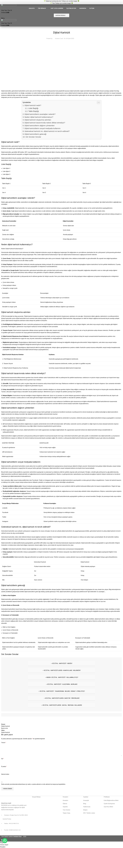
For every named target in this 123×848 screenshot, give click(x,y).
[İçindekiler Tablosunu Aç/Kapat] (97, 102)
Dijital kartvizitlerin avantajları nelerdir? (40, 114)
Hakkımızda (86, 806)
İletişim (85, 810)
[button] (4, 840)
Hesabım (65, 800)
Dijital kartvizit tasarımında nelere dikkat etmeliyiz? (45, 123)
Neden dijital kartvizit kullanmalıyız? (39, 117)
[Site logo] (8, 5)
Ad (2, 758)
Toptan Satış (66, 813)
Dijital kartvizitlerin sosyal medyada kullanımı (42, 128)
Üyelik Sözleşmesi (109, 803)
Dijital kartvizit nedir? (33, 105)
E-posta (4, 766)
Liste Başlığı (33, 108)
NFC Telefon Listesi (89, 813)
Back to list (4, 728)
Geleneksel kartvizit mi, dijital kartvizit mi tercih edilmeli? (47, 131)
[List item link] (15, 823)
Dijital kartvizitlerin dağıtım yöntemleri (39, 125)
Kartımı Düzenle (60, 15)
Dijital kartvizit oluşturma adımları (38, 120)
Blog (84, 803)
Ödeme (65, 803)
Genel (61, 28)
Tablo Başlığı (33, 111)
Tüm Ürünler (66, 810)
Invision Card (59, 38)
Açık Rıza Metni (108, 806)
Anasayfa (86, 800)
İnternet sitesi (5, 774)
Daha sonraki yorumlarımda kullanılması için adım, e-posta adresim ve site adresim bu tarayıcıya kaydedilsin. (33, 784)
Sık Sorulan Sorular (33, 137)
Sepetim (65, 806)
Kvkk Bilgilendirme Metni (111, 800)
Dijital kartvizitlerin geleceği (35, 134)
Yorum (3, 742)
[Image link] (11, 798)
